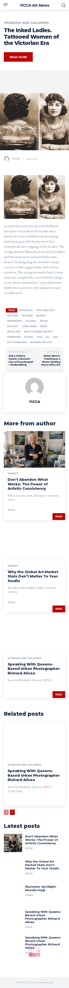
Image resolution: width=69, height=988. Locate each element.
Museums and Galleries (26, 22)
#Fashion (26, 310)
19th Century (45, 310)
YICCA (16, 158)
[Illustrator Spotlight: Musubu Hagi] (13, 893)
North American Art (38, 331)
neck (43, 326)
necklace (14, 331)
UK (47, 336)
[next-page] (12, 812)
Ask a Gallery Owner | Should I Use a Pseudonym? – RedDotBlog (21, 360)
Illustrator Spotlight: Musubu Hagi (40, 888)
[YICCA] (8, 159)
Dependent (15, 320)
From (44, 320)
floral (31, 320)
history (12, 326)
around (12, 315)
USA (55, 336)
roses (28, 336)
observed (14, 336)
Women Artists (41, 342)
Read (58, 516)
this (39, 336)
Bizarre (27, 315)
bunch (40, 315)
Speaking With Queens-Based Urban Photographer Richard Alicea (34, 668)
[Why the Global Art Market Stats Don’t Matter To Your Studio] (34, 541)
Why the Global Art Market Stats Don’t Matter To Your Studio (33, 576)
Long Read (29, 326)
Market (13, 473)
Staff (29, 895)
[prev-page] (6, 812)
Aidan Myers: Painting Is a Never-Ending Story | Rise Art (50, 360)
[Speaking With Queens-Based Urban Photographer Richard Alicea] (34, 634)
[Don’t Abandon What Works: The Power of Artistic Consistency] (34, 449)
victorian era (17, 342)
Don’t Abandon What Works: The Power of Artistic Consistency (28, 484)
